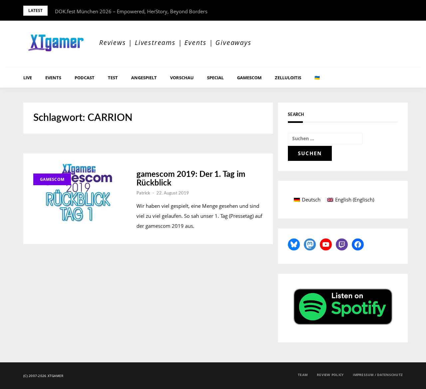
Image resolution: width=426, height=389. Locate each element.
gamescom (249, 78)
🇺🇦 (317, 78)
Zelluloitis (288, 78)
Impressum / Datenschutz (378, 374)
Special (215, 78)
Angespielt (144, 78)
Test (113, 78)
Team (303, 374)
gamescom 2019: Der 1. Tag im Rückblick (190, 179)
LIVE (27, 78)
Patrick (143, 193)
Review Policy (330, 374)
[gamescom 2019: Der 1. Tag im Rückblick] (78, 193)
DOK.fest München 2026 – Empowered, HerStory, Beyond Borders (131, 11)
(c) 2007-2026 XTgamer (43, 375)
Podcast (85, 78)
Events (53, 78)
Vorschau (182, 78)
